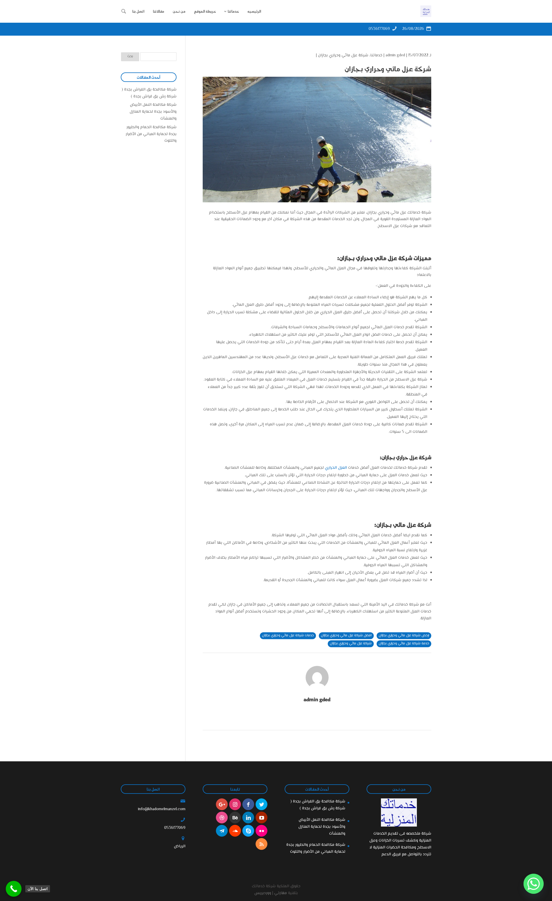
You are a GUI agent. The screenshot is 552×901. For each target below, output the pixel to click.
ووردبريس (262, 893)
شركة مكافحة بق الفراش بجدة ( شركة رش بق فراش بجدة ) (149, 93)
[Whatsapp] (534, 884)
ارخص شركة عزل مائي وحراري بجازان (404, 635)
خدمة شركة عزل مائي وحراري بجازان (404, 643)
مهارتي (280, 893)
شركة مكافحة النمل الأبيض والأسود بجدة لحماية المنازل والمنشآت (153, 112)
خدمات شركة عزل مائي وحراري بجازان (288, 635)
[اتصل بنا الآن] (14, 889)
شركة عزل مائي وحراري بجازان (343, 55)
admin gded (395, 55)
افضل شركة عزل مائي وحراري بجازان (346, 635)
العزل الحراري (336, 468)
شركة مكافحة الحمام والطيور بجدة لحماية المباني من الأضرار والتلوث (151, 134)
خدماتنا (376, 55)
